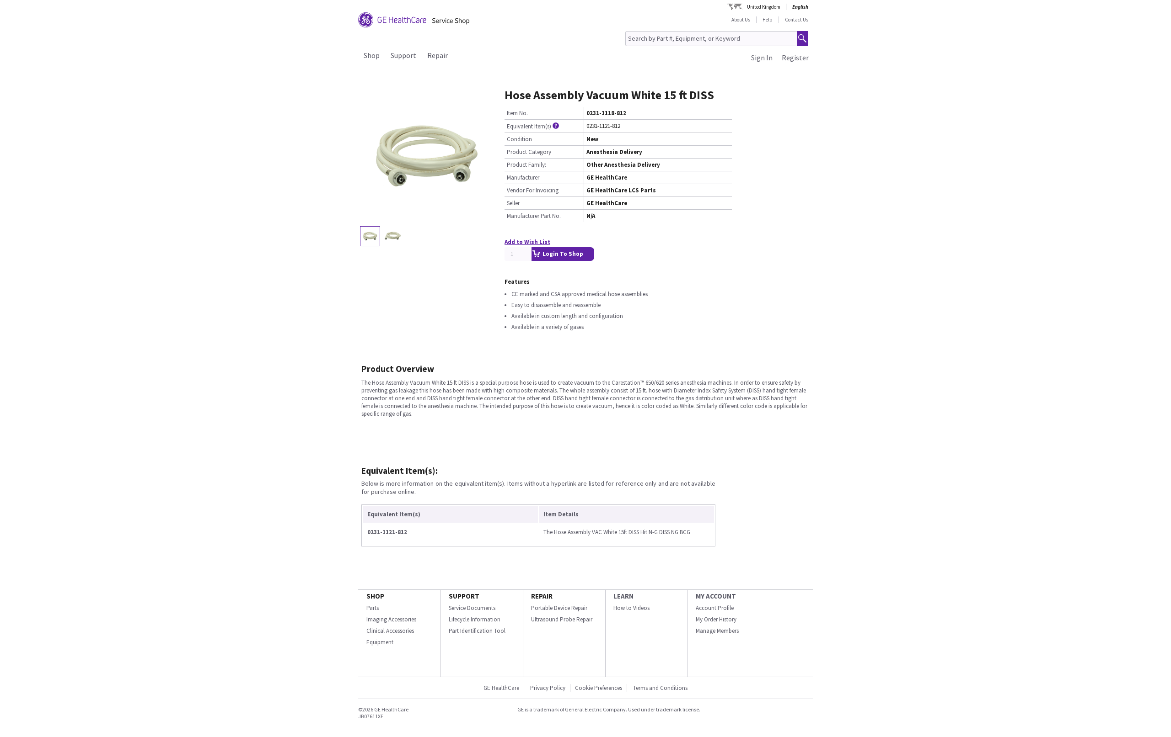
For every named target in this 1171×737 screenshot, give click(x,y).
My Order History (716, 619)
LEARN (623, 596)
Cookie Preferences (598, 688)
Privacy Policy (547, 688)
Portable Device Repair (559, 608)
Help (768, 19)
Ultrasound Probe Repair (561, 619)
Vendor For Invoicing (533, 190)
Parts (372, 608)
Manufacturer (523, 177)
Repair (437, 55)
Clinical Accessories (390, 631)
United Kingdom (763, 7)
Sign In (762, 57)
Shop (372, 55)
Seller (513, 203)
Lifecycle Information (474, 619)
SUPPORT (464, 596)
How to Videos (631, 608)
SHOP (375, 596)
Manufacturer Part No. (534, 216)
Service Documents (472, 608)
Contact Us (796, 19)
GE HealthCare (501, 688)
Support (403, 55)
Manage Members (717, 631)
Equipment (379, 642)
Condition (519, 139)
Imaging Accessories (391, 619)
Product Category (529, 152)
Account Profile (715, 608)
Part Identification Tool (477, 631)
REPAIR (542, 596)
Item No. (517, 113)
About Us (740, 19)
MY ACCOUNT (716, 596)
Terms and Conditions (660, 688)
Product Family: (526, 165)
